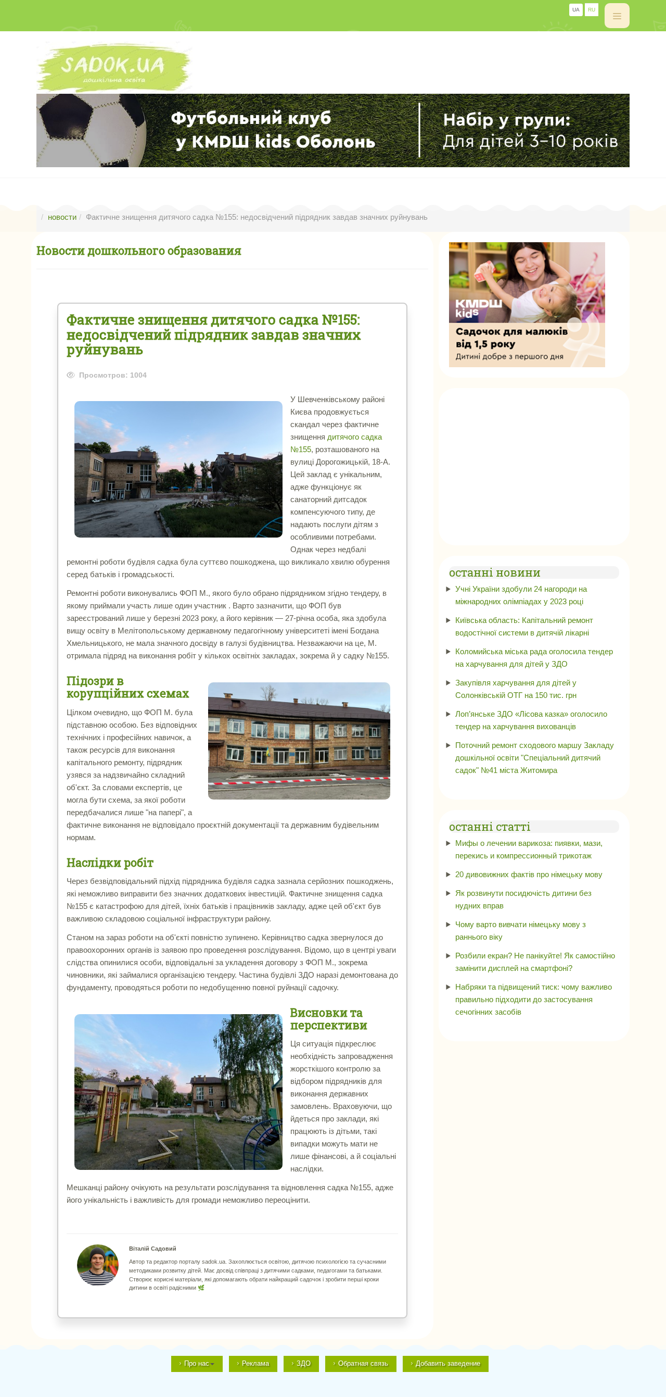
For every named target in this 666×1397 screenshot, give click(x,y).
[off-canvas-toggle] (617, 15)
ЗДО (304, 1363)
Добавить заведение (448, 1363)
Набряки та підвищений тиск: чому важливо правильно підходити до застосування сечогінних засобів (533, 999)
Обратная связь (363, 1363)
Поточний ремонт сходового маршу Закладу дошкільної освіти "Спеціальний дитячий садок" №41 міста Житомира (534, 758)
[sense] (527, 304)
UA (576, 10)
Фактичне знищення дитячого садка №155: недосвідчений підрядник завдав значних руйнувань (214, 334)
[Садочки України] (333, 68)
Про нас (196, 1363)
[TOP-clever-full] (333, 130)
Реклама (255, 1363)
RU (591, 10)
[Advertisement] (534, 463)
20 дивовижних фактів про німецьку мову (529, 874)
